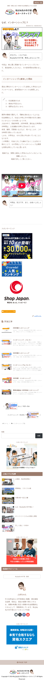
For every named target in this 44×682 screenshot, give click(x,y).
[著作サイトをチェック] (16, 614)
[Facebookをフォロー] (24, 614)
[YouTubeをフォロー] (28, 614)
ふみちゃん (22, 594)
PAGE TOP (22, 662)
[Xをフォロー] (20, 614)
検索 (2, 432)
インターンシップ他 (9, 311)
